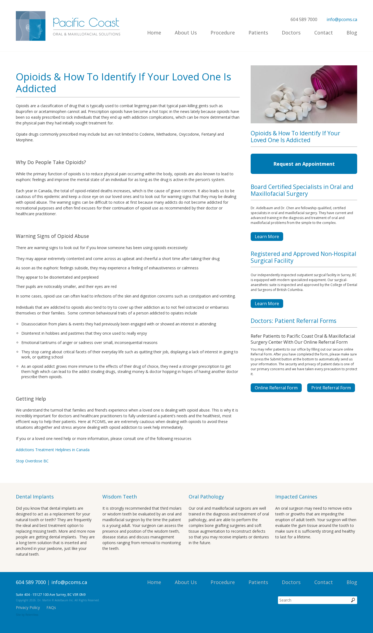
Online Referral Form (276, 388)
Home (154, 32)
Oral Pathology (206, 496)
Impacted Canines (296, 496)
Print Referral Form (331, 388)
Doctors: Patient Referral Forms (293, 321)
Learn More (267, 237)
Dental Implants (35, 496)
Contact (323, 32)
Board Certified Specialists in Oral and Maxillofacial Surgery (302, 190)
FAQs (51, 607)
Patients (258, 32)
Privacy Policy (28, 607)
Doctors (291, 32)
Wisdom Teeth (119, 496)
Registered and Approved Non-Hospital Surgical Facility (303, 257)
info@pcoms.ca (342, 19)
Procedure (223, 32)
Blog (352, 32)
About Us (186, 32)
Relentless (31, 615)
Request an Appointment (304, 164)
